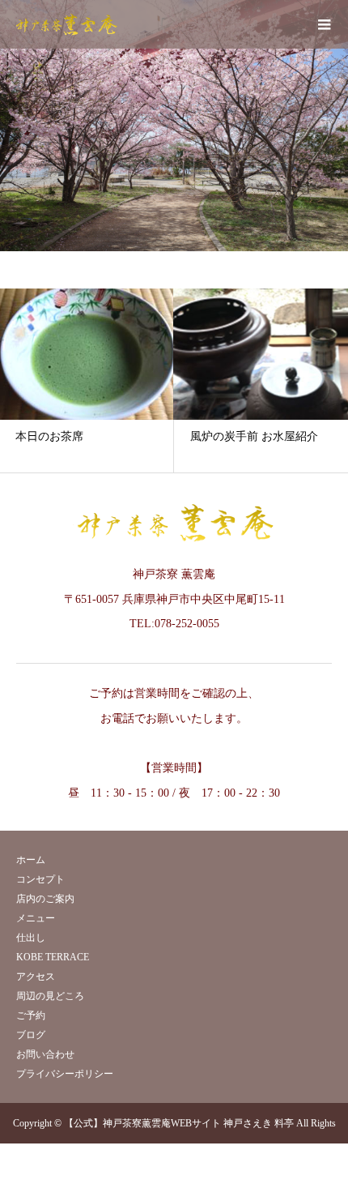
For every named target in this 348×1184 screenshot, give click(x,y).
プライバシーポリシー (64, 1073)
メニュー (35, 918)
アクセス (35, 976)
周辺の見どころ (50, 996)
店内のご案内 (45, 898)
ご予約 (30, 1015)
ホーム (30, 860)
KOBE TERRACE (52, 957)
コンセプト (40, 879)
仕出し (30, 937)
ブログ (30, 1035)
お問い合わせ (45, 1054)
